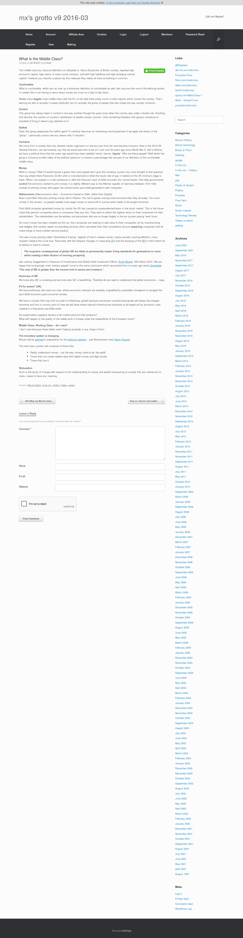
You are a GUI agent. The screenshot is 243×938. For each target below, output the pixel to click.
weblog (71, 385)
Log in (178, 893)
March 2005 (181, 642)
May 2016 (180, 305)
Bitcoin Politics (34, 385)
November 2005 (184, 612)
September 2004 (184, 673)
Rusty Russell (122, 339)
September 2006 (184, 572)
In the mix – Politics (186, 170)
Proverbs (180, 195)
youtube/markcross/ (186, 105)
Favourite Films (183, 75)
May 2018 (180, 255)
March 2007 (181, 542)
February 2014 (183, 366)
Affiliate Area (76, 34)
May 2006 (180, 582)
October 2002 (182, 778)
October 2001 (182, 838)
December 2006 (184, 557)
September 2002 (184, 783)
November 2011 (184, 456)
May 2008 (180, 527)
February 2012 (183, 441)
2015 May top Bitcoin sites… (37, 401)
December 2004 (184, 657)
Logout (144, 34)
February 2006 (183, 597)
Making (71, 44)
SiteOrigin (126, 930)
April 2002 (180, 808)
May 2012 (180, 436)
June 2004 (181, 677)
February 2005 (183, 647)
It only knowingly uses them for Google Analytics (133, 2)
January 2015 (182, 351)
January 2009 (182, 502)
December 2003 (184, 708)
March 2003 (181, 753)
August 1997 (182, 874)
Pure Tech (180, 200)
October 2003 (182, 718)
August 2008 (182, 512)
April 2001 (180, 869)
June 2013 (181, 401)
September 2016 (184, 290)
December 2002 (184, 768)
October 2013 (182, 386)
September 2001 (184, 844)
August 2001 (182, 849)
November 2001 (184, 834)
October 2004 (182, 667)
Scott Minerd (125, 261)
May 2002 (180, 803)
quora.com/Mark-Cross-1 (188, 95)
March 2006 (181, 592)
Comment (25, 429)
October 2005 (182, 617)
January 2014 (182, 371)
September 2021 (184, 250)
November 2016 (184, 280)
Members (167, 34)
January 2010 (182, 486)
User (51, 44)
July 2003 (180, 733)
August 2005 (182, 627)
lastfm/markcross (184, 90)
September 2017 (184, 265)
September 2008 (184, 506)
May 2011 (180, 476)
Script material (183, 210)
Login (123, 34)
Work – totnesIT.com (186, 100)
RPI (144, 241)
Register (30, 44)
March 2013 (181, 406)
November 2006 (184, 562)
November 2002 (184, 773)
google (178, 160)
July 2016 (180, 300)
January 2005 (182, 652)
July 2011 (180, 471)
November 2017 (184, 260)
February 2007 (183, 547)
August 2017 (182, 270)
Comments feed (184, 904)
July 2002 (180, 793)
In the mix (180, 165)
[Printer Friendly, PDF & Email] (154, 70)
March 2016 (181, 315)
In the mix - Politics (51, 385)
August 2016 (182, 295)
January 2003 (182, 763)
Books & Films (183, 150)
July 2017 (180, 275)
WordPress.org (183, 908)
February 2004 (183, 698)
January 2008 (182, 532)
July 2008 (180, 517)
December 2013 (184, 376)
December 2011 (184, 451)
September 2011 (184, 461)
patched (39, 339)
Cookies (102, 34)
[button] (218, 39)
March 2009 (181, 496)
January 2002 (182, 823)
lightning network (77, 339)
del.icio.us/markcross (187, 70)
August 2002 (182, 788)
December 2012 (184, 411)
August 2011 (182, 466)
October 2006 (182, 567)
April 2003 (180, 748)
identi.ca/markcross (186, 85)
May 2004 (180, 683)
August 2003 (182, 728)
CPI (113, 241)
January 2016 (182, 325)
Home (29, 34)
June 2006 (181, 577)
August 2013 (182, 391)
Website (23, 486)
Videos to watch (184, 220)
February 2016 (183, 320)
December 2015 (184, 331)
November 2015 (184, 335)
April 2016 (180, 310)
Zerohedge (155, 265)
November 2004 (184, 662)
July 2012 (180, 431)
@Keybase (181, 65)
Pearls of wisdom (184, 185)
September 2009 (184, 491)
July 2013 (180, 396)
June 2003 (181, 738)
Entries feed (182, 898)
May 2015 (180, 346)
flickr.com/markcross (186, 80)
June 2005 (181, 632)
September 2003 (184, 723)
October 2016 (182, 285)
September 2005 (184, 622)
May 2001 (180, 864)
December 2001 (184, 828)
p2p (177, 180)
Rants (178, 205)
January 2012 (182, 446)
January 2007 (182, 552)
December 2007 (184, 537)
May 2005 (180, 637)
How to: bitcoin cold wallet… (146, 401)
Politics (64, 385)
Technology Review (185, 215)
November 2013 (184, 381)
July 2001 (180, 854)
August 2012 (182, 426)
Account (50, 34)
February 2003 (183, 758)
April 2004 (180, 688)
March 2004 (181, 693)
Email (22, 476)
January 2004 (182, 703)
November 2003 (184, 713)
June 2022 (181, 245)
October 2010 (182, 481)
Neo (177, 175)
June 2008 (181, 522)
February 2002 (183, 818)
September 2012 (184, 421)
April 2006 (180, 587)
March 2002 (181, 813)
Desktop (179, 155)
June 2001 (181, 859)
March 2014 (181, 361)
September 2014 (184, 356)
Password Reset (195, 34)
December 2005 (184, 607)
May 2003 (180, 743)
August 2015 (182, 341)
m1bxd (47, 62)
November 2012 (184, 416)
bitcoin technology (185, 145)
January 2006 (182, 602)
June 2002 (181, 798)
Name (22, 465)
